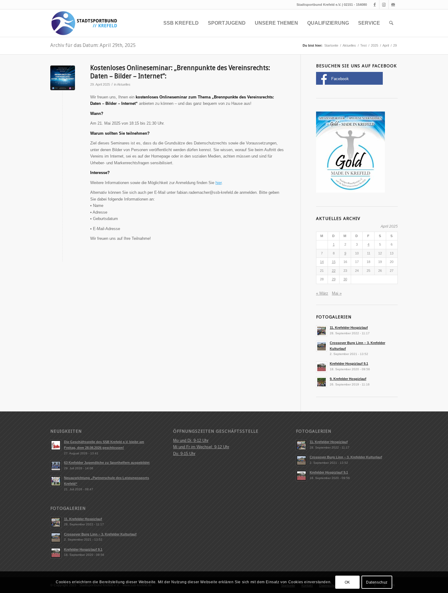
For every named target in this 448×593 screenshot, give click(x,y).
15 (334, 262)
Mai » (337, 293)
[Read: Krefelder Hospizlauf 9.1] (321, 366)
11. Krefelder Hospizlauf (349, 327)
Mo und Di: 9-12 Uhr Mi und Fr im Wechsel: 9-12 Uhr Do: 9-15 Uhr (201, 447)
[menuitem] (181, 23)
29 (334, 279)
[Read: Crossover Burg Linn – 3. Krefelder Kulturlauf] (321, 346)
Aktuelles (123, 84)
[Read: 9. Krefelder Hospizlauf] (321, 382)
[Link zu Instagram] (383, 4)
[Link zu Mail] (393, 4)
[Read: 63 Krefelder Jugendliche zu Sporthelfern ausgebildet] (55, 465)
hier (218, 182)
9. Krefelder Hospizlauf (348, 379)
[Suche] (391, 23)
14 (322, 262)
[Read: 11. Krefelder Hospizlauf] (321, 330)
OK (347, 582)
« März (322, 293)
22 (334, 270)
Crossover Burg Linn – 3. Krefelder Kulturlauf (100, 534)
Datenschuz (377, 582)
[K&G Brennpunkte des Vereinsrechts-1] (62, 78)
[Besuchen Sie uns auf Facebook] (349, 83)
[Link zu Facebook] (374, 4)
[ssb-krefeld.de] (83, 23)
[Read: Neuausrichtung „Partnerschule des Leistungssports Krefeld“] (55, 481)
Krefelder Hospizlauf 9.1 (349, 363)
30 (345, 279)
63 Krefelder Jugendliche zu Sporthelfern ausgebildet (107, 462)
